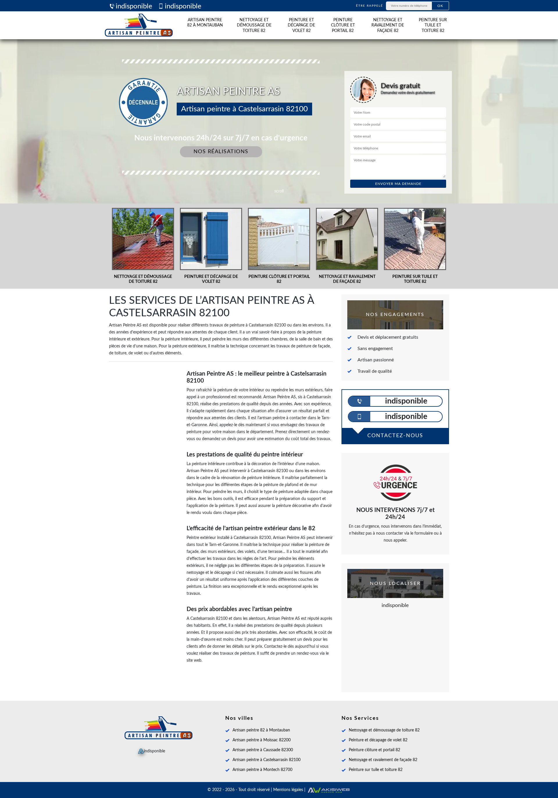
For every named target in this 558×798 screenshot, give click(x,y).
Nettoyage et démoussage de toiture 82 (254, 25)
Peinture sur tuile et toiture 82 (433, 25)
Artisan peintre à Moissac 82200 (262, 740)
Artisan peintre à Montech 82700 (262, 770)
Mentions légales (288, 790)
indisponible (134, 6)
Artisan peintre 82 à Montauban (205, 22)
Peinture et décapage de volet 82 (301, 25)
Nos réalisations (221, 151)
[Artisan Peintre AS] (139, 25)
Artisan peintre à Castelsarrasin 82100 (267, 760)
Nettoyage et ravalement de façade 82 (387, 25)
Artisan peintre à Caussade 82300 (263, 750)
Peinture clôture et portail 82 (343, 25)
